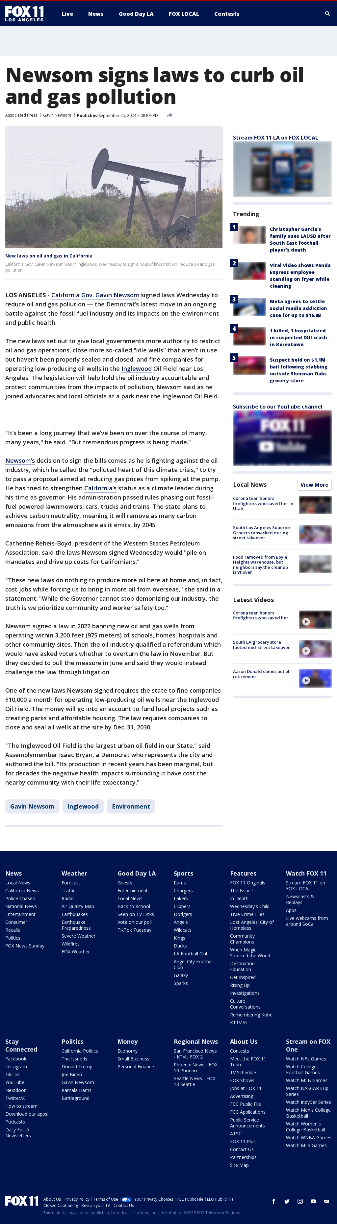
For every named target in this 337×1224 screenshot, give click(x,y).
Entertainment (20, 914)
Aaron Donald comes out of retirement (261, 673)
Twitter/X (15, 1098)
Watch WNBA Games (308, 1137)
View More (314, 484)
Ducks (180, 946)
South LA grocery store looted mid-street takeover (261, 644)
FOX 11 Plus (243, 1141)
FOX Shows (242, 1080)
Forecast (71, 882)
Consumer (16, 922)
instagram (300, 1201)
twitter (287, 1201)
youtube (313, 1201)
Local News (250, 484)
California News (22, 890)
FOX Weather (76, 951)
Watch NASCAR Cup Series (307, 1091)
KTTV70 (238, 1022)
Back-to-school (133, 906)
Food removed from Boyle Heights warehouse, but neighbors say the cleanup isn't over (260, 564)
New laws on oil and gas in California (48, 256)
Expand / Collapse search (328, 13)
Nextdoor (15, 1090)
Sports (183, 873)
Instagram (16, 1066)
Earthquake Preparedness (76, 925)
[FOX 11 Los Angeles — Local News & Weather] (27, 14)
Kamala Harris (76, 1090)
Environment (131, 806)
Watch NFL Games (306, 1059)
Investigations (245, 993)
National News (21, 906)
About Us (243, 1041)
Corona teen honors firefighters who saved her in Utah (263, 503)
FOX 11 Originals (247, 882)
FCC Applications (248, 1112)
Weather (74, 873)
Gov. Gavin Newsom (110, 295)
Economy (127, 1051)
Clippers (182, 906)
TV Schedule (243, 1072)
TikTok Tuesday (134, 930)
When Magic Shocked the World (250, 952)
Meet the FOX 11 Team (248, 1062)
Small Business (133, 1059)
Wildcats (183, 930)
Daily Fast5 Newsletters (18, 1132)
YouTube (14, 1082)
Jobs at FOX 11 (246, 1088)
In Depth (239, 898)
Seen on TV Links (135, 914)
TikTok (12, 1074)
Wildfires (71, 944)
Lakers (181, 898)
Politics (12, 938)
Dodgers (183, 914)
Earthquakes (75, 914)
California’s (100, 488)
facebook (274, 1201)
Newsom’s (20, 460)
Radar (68, 898)
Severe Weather (78, 936)
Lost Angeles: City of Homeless (252, 925)
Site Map (239, 1165)
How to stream (21, 1106)
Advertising (241, 1096)
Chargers (183, 890)
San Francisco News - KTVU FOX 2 (195, 1054)
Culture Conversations (245, 1004)
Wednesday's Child (250, 906)
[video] (315, 620)
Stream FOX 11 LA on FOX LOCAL (275, 137)
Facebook (15, 1059)
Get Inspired (243, 977)
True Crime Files (247, 914)
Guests (124, 882)
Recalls (12, 930)
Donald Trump (77, 1066)
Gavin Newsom (57, 115)
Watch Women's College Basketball (305, 1127)
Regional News (196, 1041)
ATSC (236, 1133)
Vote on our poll (134, 922)
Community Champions (242, 939)
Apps (291, 910)
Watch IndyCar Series (308, 1102)
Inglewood (136, 368)
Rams (180, 882)
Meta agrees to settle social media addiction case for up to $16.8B (298, 308)
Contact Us (242, 1149)
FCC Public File (245, 1104)
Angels (181, 922)
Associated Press (21, 115)
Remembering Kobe (251, 1015)
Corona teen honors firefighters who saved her (260, 615)
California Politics (80, 1051)
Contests (239, 1051)
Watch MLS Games (306, 1145)
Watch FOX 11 (306, 873)
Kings (179, 938)
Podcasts (15, 1122)
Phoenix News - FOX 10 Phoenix (196, 1067)
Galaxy (181, 975)
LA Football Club (191, 953)
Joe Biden (72, 1074)
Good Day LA (136, 873)
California (65, 295)
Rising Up (240, 985)
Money (127, 1041)
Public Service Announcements (247, 1123)
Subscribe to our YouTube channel (278, 406)
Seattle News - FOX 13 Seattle (194, 1081)
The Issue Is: (243, 890)
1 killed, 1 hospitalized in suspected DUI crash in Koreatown (298, 337)
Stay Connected (21, 1045)
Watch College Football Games (303, 1069)
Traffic (68, 890)
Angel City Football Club (194, 964)
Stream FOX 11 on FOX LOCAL (305, 885)
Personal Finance (135, 1066)
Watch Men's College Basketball (308, 1113)
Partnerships (243, 1157)
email (326, 1201)
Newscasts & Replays (300, 899)
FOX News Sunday (24, 946)
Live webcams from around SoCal (307, 921)
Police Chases (20, 898)
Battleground (76, 1098)
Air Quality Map (78, 906)
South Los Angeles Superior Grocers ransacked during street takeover (262, 532)
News (13, 873)
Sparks (181, 983)
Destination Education (242, 966)
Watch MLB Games (306, 1080)
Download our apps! (26, 1114)
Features (243, 873)
